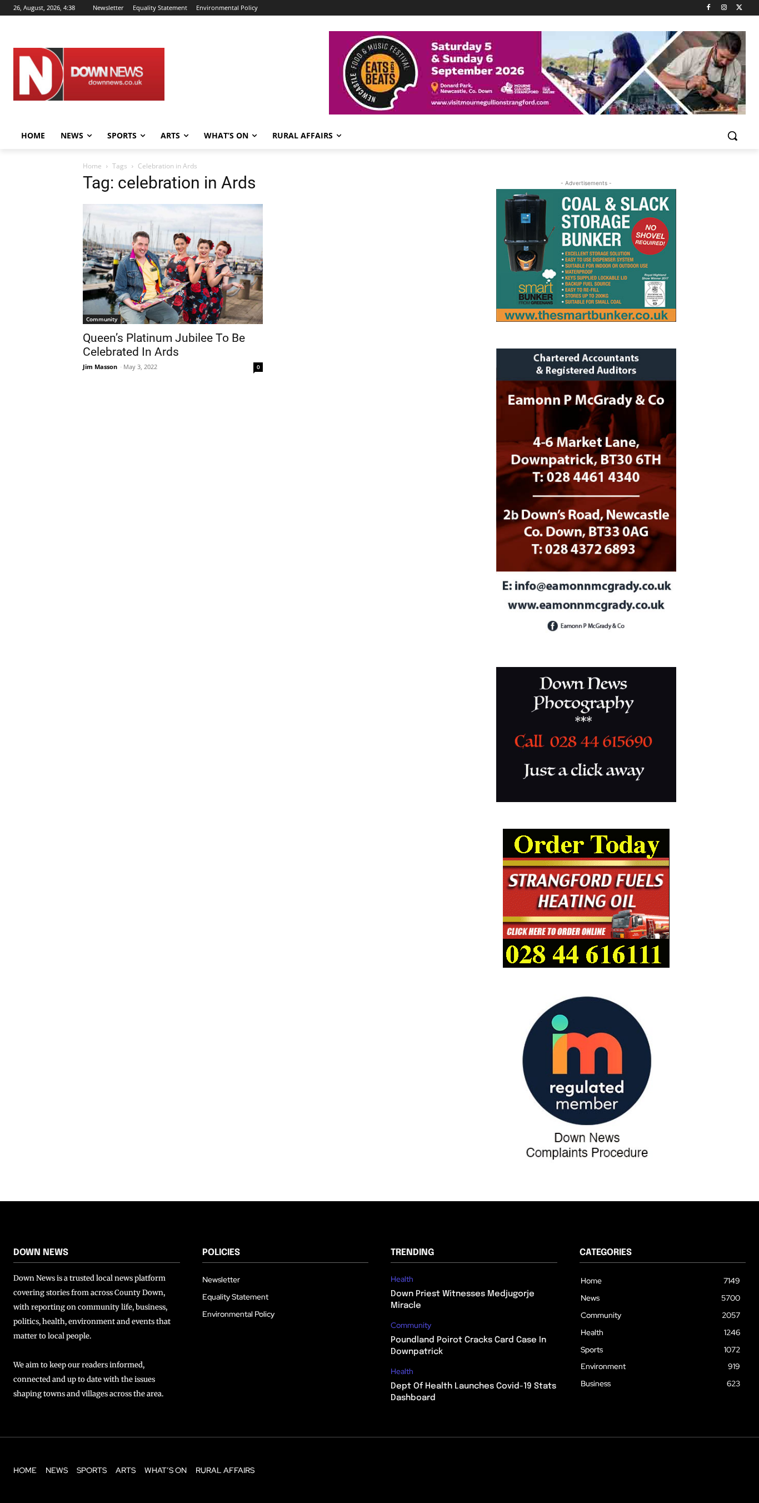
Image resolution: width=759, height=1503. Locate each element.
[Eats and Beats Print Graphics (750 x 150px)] (537, 111)
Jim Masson (100, 366)
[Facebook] (708, 8)
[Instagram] (723, 8)
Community (101, 319)
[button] (732, 135)
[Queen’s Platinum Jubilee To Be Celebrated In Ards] (173, 264)
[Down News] (123, 74)
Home (92, 166)
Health (402, 1279)
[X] (739, 8)
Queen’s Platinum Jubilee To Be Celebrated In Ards (164, 345)
